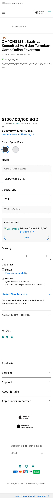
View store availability (16, 273)
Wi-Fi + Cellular (12, 209)
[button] (26, 294)
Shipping (16, 123)
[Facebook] (4, 338)
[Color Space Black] (5, 149)
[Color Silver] (15, 149)
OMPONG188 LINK (14, 178)
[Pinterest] (13, 338)
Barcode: (20, 54)
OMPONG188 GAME (15, 168)
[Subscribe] (42, 453)
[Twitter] (8, 338)
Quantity (6, 248)
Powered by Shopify (37, 484)
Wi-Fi (7, 199)
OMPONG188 (21, 484)
